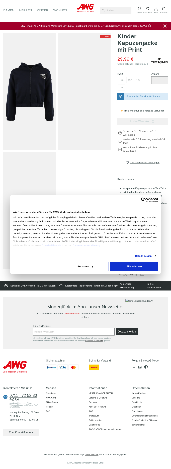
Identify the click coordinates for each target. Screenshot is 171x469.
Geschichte (137, 402)
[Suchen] (103, 10)
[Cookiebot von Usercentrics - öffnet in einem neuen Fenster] (143, 200)
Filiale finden (52, 402)
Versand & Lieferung (98, 398)
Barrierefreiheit (138, 425)
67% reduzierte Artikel (112, 25)
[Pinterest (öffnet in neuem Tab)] (146, 368)
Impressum (94, 416)
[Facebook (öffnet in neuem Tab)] (135, 368)
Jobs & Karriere (139, 393)
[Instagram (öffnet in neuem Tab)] (141, 368)
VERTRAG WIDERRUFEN (101, 393)
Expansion (136, 407)
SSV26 (143, 25)
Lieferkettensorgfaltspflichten (145, 416)
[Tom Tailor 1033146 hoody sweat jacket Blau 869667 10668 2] (84, 91)
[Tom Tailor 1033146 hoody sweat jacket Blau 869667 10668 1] (29, 91)
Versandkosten (91, 454)
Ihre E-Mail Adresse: (42, 326)
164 (138, 80)
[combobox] (118, 10)
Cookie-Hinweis (51, 245)
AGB (91, 411)
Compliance (137, 411)
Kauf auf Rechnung (97, 407)
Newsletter (51, 393)
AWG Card (51, 398)
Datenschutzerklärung (86, 245)
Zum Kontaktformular (21, 432)
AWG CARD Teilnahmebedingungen (105, 429)
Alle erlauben (134, 266)
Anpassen (83, 266)
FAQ (48, 411)
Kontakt (49, 407)
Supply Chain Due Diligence (144, 420)
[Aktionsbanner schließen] (164, 26)
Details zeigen (143, 255)
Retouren (93, 402)
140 (122, 80)
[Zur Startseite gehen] (85, 8)
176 (122, 87)
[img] (105, 36)
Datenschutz (94, 425)
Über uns (136, 398)
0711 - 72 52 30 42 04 (23, 397)
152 (130, 80)
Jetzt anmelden (127, 331)
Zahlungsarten (95, 420)
